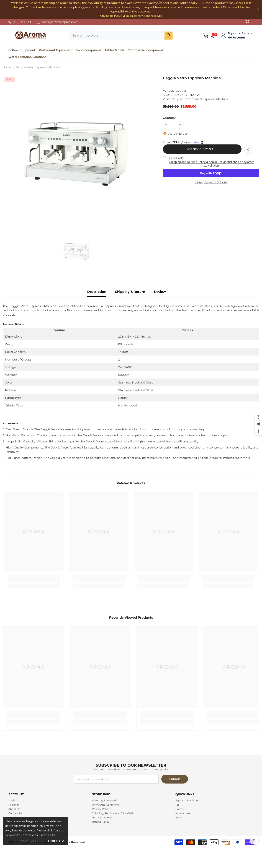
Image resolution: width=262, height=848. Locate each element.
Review (160, 292)
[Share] (256, 149)
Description (96, 292)
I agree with (175, 157)
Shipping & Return (130, 292)
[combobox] (117, 36)
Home (7, 67)
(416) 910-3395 (22, 22)
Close (257, 9)
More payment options (211, 182)
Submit (174, 779)
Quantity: (169, 118)
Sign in (232, 33)
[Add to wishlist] (248, 149)
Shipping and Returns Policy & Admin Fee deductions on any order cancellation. (211, 163)
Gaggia (181, 90)
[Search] (121, 36)
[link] (247, 22)
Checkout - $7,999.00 (202, 149)
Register (248, 33)
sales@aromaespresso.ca (59, 22)
